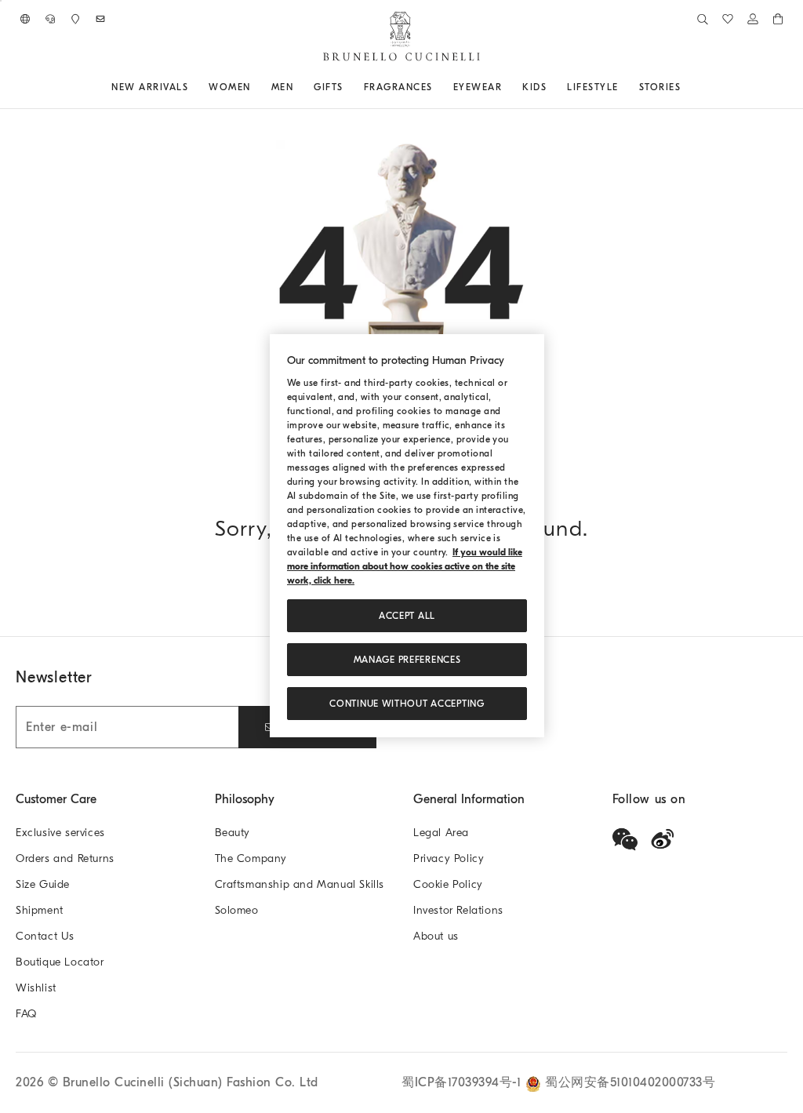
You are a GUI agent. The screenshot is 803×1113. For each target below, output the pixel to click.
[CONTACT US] (50, 19)
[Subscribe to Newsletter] (100, 19)
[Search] (702, 19)
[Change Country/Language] (25, 19)
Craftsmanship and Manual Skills (300, 884)
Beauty (233, 832)
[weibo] (662, 839)
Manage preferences (407, 659)
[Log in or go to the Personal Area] (753, 19)
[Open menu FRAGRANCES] (438, 87)
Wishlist (36, 988)
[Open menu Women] (256, 87)
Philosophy (244, 799)
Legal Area (441, 832)
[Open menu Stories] (686, 87)
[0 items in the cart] (778, 19)
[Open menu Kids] (552, 87)
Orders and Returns (65, 858)
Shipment (40, 910)
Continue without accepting (406, 703)
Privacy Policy (448, 858)
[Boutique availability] (75, 19)
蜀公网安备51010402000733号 (630, 1082)
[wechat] (625, 839)
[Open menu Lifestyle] (624, 87)
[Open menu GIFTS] (348, 87)
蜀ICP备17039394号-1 (463, 1082)
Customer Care (56, 799)
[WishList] (727, 19)
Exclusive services (60, 832)
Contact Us (45, 936)
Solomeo (237, 910)
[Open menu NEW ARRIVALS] (193, 87)
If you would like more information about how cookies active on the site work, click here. (404, 566)
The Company (251, 858)
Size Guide (43, 884)
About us (436, 936)
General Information (469, 799)
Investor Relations (458, 910)
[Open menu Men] (298, 87)
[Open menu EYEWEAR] (507, 87)
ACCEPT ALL (407, 615)
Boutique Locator (60, 962)
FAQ (26, 1013)
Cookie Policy (448, 884)
